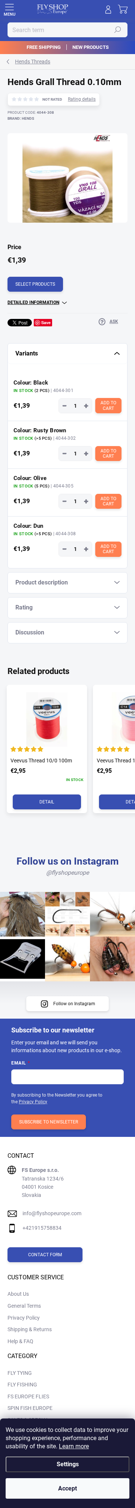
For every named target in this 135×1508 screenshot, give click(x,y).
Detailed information (33, 302)
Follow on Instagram (74, 1003)
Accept (67, 1488)
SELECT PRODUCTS (35, 284)
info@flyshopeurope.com (51, 1213)
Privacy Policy (33, 1101)
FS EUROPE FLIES (28, 1396)
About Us (18, 1294)
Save (46, 322)
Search (117, 29)
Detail (46, 802)
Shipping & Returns (30, 1329)
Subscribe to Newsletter (48, 1122)
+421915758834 (42, 1228)
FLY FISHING (22, 1385)
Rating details (82, 99)
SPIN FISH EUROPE (30, 1408)
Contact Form (45, 1254)
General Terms (24, 1306)
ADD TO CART (108, 405)
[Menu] (9, 9)
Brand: (21, 118)
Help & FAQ (20, 1341)
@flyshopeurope (67, 872)
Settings (68, 1464)
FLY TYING (20, 1373)
